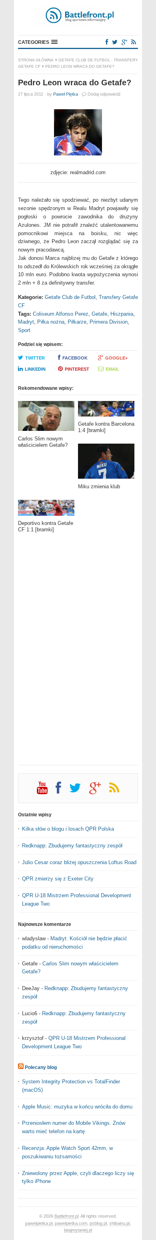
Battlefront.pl (66, 1216)
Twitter (35, 358)
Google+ (116, 358)
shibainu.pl (119, 1223)
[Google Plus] (99, 790)
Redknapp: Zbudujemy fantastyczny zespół (72, 846)
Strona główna (36, 60)
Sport (24, 330)
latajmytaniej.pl (78, 1230)
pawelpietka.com (71, 1223)
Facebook (75, 358)
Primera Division (109, 322)
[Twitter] (115, 42)
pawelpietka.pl (38, 1223)
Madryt (26, 322)
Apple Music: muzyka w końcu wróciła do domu (77, 1107)
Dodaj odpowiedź (104, 94)
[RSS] (133, 42)
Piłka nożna (50, 322)
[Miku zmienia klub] (106, 463)
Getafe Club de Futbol (84, 60)
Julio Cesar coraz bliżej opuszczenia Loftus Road (79, 862)
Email (112, 369)
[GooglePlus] (124, 42)
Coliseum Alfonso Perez (60, 314)
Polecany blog (41, 1067)
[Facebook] (107, 42)
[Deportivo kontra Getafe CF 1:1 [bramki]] (46, 510)
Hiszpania (121, 314)
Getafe (99, 314)
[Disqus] (78, 654)
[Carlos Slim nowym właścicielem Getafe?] (46, 418)
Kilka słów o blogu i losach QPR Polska (68, 829)
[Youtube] (46, 790)
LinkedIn (35, 369)
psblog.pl (98, 1223)
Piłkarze (77, 322)
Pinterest (77, 369)
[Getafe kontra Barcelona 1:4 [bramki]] (106, 411)
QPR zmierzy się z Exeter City (58, 879)
